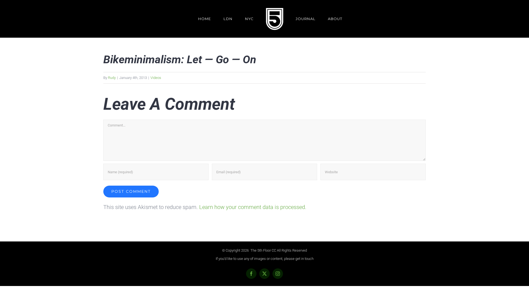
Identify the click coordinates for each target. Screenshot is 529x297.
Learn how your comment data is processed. (252, 207)
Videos (155, 78)
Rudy (112, 78)
